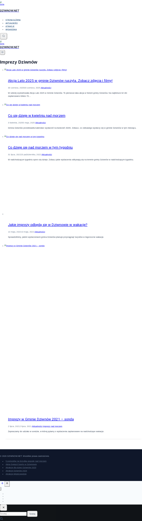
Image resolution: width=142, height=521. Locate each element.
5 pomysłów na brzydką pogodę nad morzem (26, 461)
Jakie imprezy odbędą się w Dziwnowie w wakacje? (47, 225)
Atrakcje (10, 26)
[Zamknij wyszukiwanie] (3, 508)
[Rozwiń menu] (2, 52)
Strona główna (13, 20)
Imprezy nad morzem (52, 426)
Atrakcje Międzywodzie (16, 474)
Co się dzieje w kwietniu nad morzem (36, 115)
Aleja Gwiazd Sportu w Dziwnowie (21, 464)
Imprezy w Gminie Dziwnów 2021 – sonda (41, 419)
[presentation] (73, 70)
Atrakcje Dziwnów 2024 (16, 471)
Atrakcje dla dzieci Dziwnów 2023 (21, 467)
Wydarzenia (11, 29)
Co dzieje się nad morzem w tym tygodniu (40, 147)
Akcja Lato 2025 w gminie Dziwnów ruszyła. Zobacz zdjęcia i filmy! (60, 81)
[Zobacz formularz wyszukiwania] (3, 36)
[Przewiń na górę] (2, 484)
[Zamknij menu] (0, 489)
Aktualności (12, 23)
